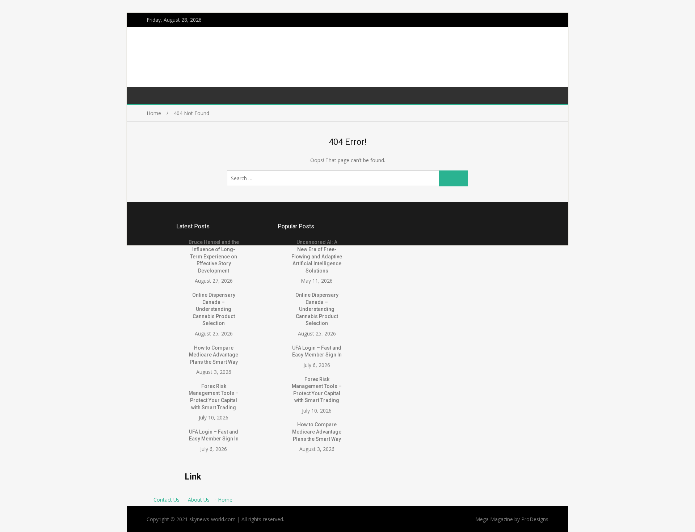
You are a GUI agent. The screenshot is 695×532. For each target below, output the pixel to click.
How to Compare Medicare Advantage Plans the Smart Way (213, 355)
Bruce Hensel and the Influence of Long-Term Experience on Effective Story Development (214, 256)
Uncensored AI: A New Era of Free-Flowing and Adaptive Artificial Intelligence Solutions (316, 256)
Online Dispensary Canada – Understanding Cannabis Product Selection (213, 309)
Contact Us (166, 499)
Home (225, 499)
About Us (199, 499)
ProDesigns (534, 519)
